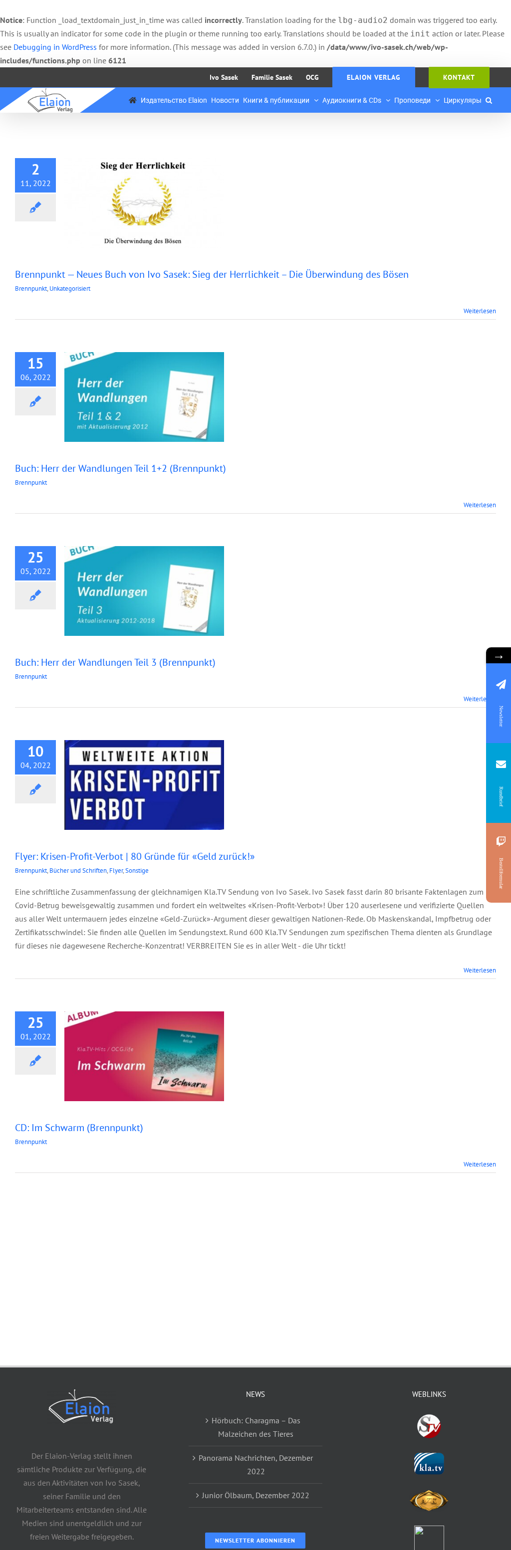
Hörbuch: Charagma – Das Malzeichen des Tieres (256, 1427)
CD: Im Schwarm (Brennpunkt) (79, 1127)
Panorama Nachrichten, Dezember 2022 (256, 1464)
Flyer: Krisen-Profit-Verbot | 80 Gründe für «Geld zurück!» (135, 856)
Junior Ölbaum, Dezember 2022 (255, 1495)
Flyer (116, 870)
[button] (489, 100)
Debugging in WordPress (55, 47)
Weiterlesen (480, 311)
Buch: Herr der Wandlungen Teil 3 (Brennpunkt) (115, 662)
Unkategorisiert (69, 288)
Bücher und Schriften (78, 870)
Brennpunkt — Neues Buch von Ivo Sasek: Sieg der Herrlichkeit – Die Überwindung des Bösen (212, 274)
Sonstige (137, 870)
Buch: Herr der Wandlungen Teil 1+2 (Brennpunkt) (120, 468)
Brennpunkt (31, 288)
